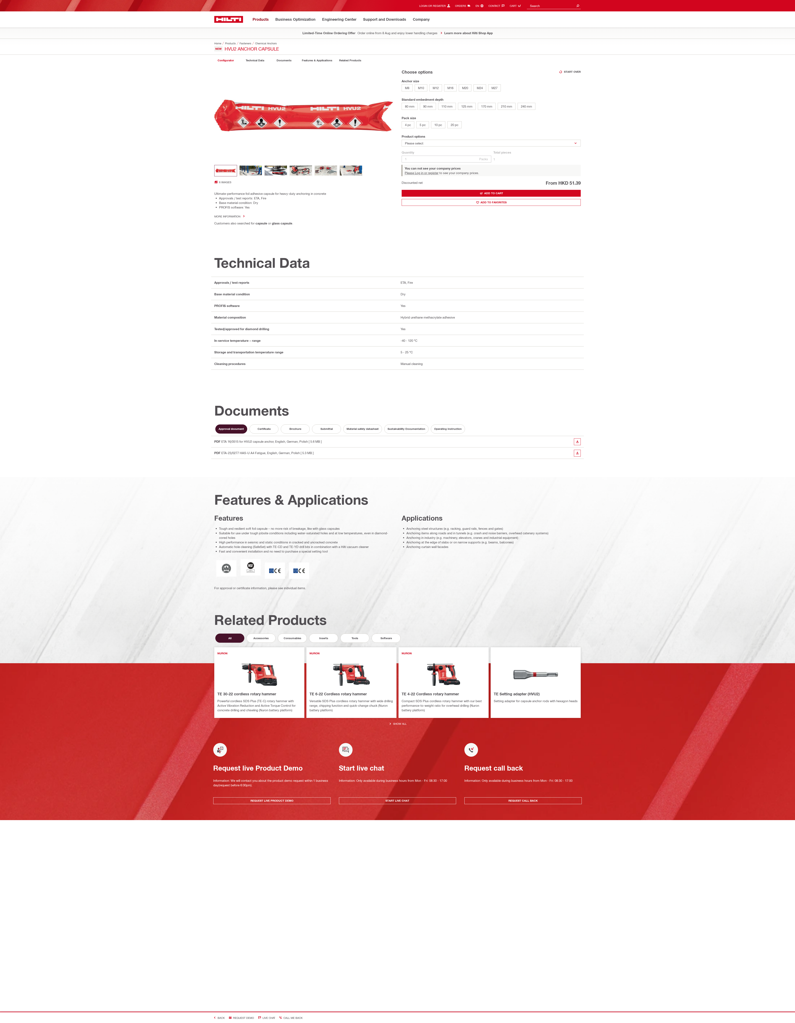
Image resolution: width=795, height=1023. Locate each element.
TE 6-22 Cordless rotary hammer (338, 694)
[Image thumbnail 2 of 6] (250, 170)
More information (227, 216)
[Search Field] (578, 5)
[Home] (228, 19)
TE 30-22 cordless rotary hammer (246, 694)
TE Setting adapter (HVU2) (517, 694)
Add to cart (493, 193)
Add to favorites (494, 202)
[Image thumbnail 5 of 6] (325, 170)
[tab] (225, 60)
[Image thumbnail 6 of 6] (351, 170)
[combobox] (554, 5)
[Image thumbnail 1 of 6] (225, 170)
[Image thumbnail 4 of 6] (300, 170)
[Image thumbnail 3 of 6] (275, 170)
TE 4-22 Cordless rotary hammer (430, 694)
